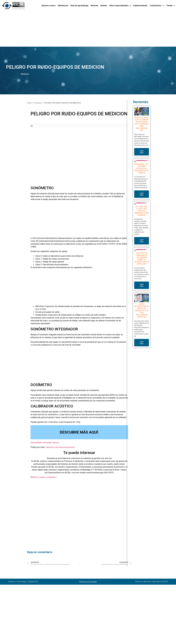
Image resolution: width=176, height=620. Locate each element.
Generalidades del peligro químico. (45, 442)
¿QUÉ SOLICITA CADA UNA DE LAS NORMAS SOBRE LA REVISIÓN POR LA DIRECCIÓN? (142, 258)
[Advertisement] (72, 29)
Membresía (63, 5)
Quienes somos (48, 5)
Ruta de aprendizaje (79, 5)
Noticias (94, 5)
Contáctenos (156, 5)
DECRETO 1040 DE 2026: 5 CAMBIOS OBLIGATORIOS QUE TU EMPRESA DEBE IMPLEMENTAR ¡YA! (141, 123)
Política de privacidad (88, 582)
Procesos (38, 103)
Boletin (104, 5)
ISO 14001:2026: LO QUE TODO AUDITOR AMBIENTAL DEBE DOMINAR (142, 210)
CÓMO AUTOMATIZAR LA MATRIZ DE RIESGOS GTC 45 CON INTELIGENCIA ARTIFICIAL (141, 310)
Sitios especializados (119, 5)
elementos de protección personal (59, 447)
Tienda (169, 5)
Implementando (140, 5)
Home (29, 103)
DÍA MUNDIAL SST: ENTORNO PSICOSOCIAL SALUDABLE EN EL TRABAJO (141, 168)
